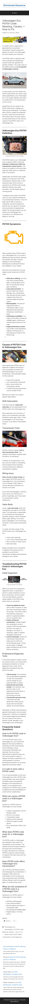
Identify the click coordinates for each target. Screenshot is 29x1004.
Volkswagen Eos (10, 927)
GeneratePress (14, 1001)
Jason (5, 946)
